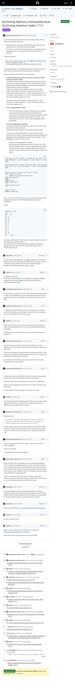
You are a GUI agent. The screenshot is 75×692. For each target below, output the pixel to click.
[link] (15, 554)
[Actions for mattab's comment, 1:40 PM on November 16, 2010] (47, 526)
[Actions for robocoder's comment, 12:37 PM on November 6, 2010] (47, 503)
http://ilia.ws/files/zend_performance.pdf (33, 508)
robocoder (9, 255)
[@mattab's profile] (4, 272)
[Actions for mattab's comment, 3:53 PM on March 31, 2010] (47, 272)
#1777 (17, 519)
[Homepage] (37, 2)
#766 (18, 282)
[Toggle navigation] (3, 2)
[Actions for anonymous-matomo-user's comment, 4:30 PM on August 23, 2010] (47, 439)
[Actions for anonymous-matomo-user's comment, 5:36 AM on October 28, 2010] (47, 459)
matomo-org (9, 9)
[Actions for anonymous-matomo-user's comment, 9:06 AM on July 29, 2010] (47, 368)
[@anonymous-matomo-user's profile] (4, 35)
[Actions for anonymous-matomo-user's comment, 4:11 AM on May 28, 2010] (47, 289)
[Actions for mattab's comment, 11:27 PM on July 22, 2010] (47, 321)
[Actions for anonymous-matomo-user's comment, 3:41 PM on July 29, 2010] (47, 412)
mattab (8, 272)
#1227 (16, 276)
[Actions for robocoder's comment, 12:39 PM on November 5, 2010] (47, 487)
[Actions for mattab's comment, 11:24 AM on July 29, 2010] (47, 397)
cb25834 (43, 656)
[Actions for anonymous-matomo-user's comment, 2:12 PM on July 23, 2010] (47, 341)
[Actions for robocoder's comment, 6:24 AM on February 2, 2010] (47, 255)
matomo (19, 9)
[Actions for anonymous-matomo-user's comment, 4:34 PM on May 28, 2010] (47, 306)
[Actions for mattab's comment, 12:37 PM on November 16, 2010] (47, 514)
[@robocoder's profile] (4, 255)
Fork (56, 8)
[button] (44, 61)
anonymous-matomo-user (13, 35)
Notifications (45, 8)
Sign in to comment (17, 673)
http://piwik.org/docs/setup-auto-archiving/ (17, 532)
